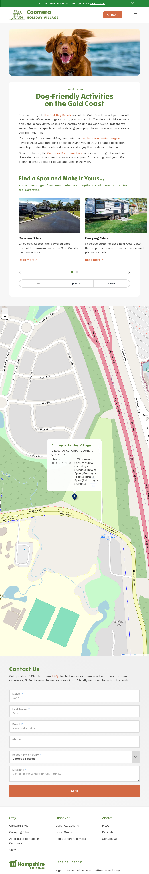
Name (17, 694)
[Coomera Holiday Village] (33, 15)
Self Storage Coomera (71, 838)
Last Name (21, 709)
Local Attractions (67, 825)
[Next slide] (128, 272)
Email (17, 724)
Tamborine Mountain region (100, 138)
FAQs (55, 676)
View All (14, 849)
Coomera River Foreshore (65, 153)
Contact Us (110, 838)
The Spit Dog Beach (57, 115)
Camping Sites (19, 832)
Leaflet (126, 655)
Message (19, 769)
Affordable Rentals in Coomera (24, 841)
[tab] (72, 272)
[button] (74, 497)
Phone (16, 739)
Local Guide (74, 89)
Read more (26, 259)
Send (74, 790)
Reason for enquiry (26, 754)
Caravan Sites (18, 825)
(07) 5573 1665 (61, 463)
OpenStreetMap (135, 655)
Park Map (108, 832)
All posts (73, 283)
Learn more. (97, 3)
